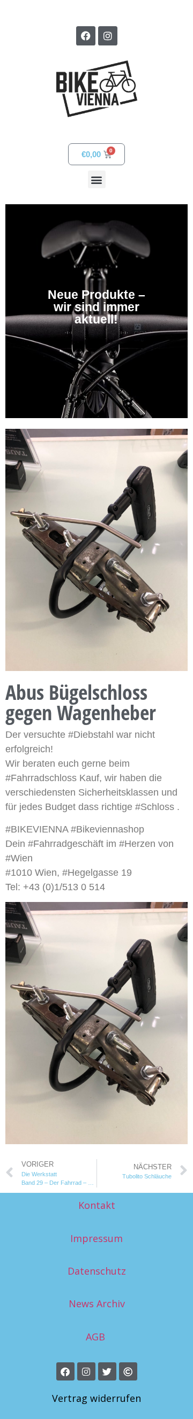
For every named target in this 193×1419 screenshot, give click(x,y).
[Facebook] (85, 35)
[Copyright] (128, 1371)
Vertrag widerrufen (96, 1398)
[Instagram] (107, 35)
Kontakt (96, 1205)
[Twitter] (107, 1371)
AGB (97, 1336)
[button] (97, 179)
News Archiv (97, 1303)
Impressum (96, 1238)
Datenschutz (97, 1270)
